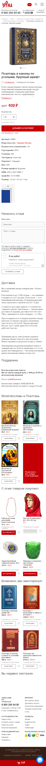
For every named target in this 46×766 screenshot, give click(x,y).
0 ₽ (29, 5)
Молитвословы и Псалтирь (14, 21)
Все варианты (8, 532)
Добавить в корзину (23, 128)
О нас (27, 712)
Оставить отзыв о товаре (10, 722)
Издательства (30, 722)
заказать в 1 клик (11, 133)
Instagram (5, 737)
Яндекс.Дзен (6, 734)
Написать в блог (7, 725)
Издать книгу (6, 719)
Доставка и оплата (32, 703)
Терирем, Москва (23, 143)
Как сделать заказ (32, 700)
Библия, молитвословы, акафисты (30, 19)
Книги (12, 19)
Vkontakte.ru (5, 740)
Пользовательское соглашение (23, 751)
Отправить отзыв (12, 271)
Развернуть (6, 98)
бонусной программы (23, 250)
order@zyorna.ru (14, 379)
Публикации (29, 728)
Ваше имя (5, 219)
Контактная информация (34, 706)
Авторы (27, 719)
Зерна (7, 4)
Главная (4, 19)
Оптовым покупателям (33, 709)
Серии (27, 725)
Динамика (17, 755)
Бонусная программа (9, 728)
